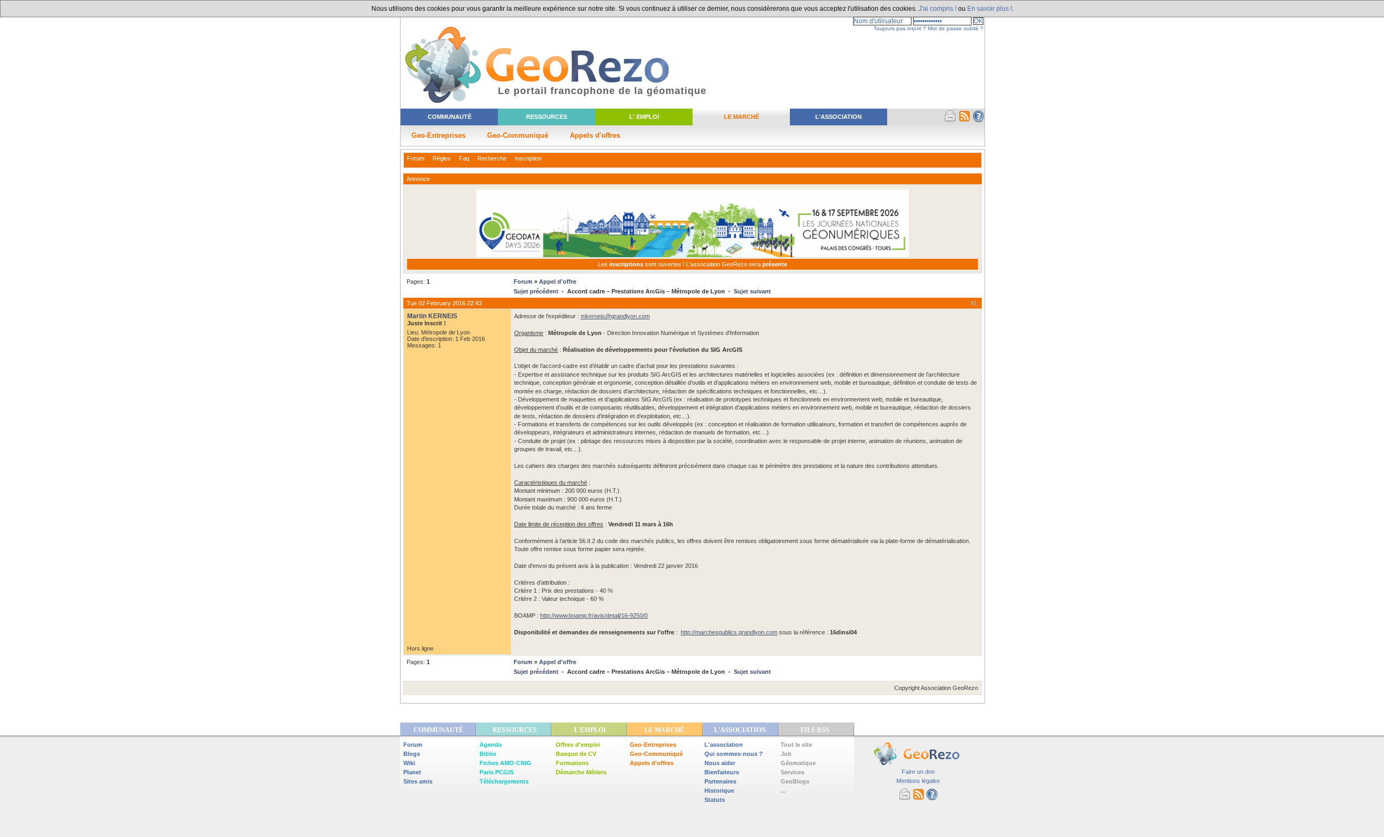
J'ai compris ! (937, 8)
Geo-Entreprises (438, 135)
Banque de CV (576, 754)
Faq (464, 158)
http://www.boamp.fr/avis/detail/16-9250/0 (594, 615)
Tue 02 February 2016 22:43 (444, 303)
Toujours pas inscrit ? (900, 28)
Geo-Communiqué (517, 135)
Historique (719, 790)
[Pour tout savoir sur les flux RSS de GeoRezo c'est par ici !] (964, 120)
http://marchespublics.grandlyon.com (729, 632)
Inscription (528, 158)
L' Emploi (644, 116)
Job (786, 754)
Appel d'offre (557, 281)
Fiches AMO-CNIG (505, 763)
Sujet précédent (536, 291)
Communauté (449, 116)
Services (792, 772)
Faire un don (918, 771)
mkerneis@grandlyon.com (615, 316)
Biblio (488, 754)
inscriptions (627, 264)
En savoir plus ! (989, 8)
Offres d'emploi (578, 744)
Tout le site (796, 744)
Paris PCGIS (497, 772)
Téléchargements (504, 781)
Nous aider (719, 763)
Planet (412, 772)
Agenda (491, 744)
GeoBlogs (795, 781)
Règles (441, 158)
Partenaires (720, 781)
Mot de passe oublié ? (955, 28)
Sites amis (417, 781)
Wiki (409, 763)
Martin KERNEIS (432, 316)
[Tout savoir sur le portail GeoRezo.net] (978, 120)
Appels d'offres (595, 135)
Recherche (492, 158)
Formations (572, 763)
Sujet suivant (752, 291)
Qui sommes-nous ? (733, 754)
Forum (415, 158)
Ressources (546, 116)
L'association (723, 744)
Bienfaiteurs (721, 772)
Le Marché (741, 116)
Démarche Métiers (581, 772)
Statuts (714, 799)
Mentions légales (918, 781)
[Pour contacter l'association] (950, 120)
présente (774, 264)
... (783, 790)
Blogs (411, 754)
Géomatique (798, 763)
